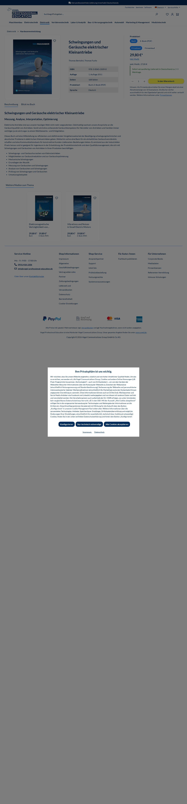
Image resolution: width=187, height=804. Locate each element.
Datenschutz (99, 432)
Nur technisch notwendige (89, 424)
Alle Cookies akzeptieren (117, 424)
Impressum (87, 432)
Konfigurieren (66, 424)
